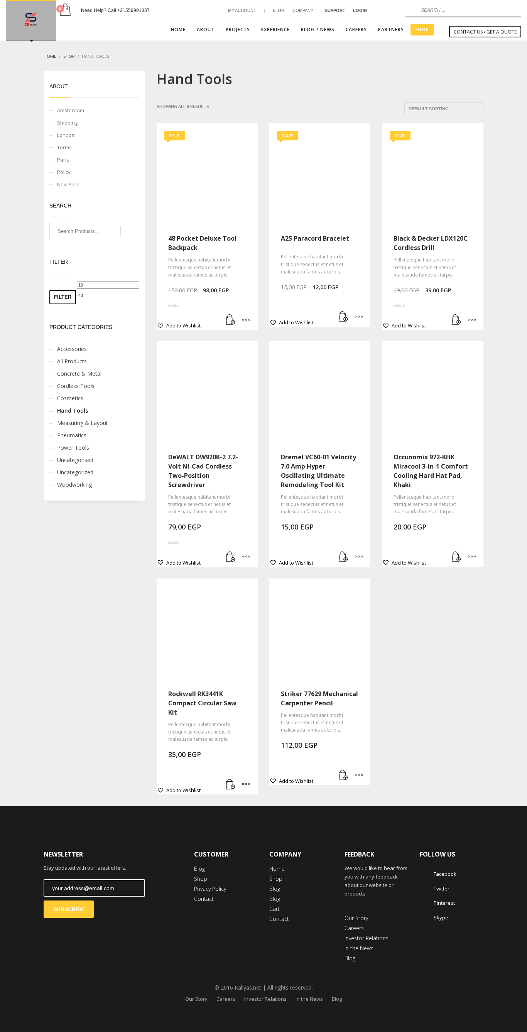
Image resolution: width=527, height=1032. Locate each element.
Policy (64, 172)
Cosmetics (70, 398)
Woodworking (74, 484)
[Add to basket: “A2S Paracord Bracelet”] (343, 317)
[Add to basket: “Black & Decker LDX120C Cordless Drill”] (456, 320)
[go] (410, 10)
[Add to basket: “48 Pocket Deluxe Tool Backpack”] (230, 320)
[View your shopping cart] (64, 10)
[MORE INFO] (246, 320)
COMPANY (302, 10)
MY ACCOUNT (242, 10)
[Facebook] (380, 10)
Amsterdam (70, 110)
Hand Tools (72, 410)
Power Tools (73, 447)
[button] (179, 325)
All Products (72, 361)
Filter (62, 297)
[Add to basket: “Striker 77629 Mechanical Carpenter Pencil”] (343, 775)
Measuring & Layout (82, 423)
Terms (64, 147)
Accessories (72, 348)
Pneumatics (71, 435)
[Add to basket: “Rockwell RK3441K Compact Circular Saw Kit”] (230, 784)
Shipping (67, 122)
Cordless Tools (76, 386)
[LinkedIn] (392, 10)
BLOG (279, 10)
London (66, 135)
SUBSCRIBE (68, 909)
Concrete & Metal (79, 373)
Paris (63, 159)
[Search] (129, 231)
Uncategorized (75, 472)
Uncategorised (75, 460)
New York (68, 184)
